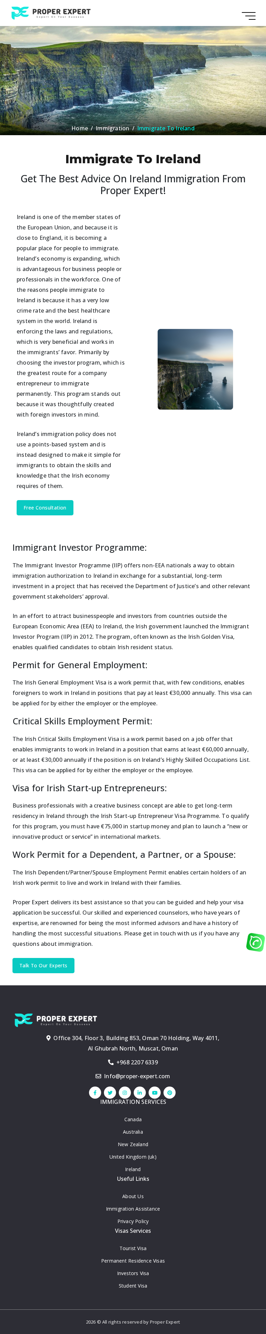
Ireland (133, 1169)
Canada (133, 1119)
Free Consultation (45, 507)
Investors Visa (133, 1273)
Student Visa (133, 1285)
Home (79, 128)
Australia (133, 1131)
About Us (133, 1196)
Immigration (112, 128)
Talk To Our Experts (43, 965)
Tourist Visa (133, 1248)
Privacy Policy (133, 1221)
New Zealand (133, 1144)
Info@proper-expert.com (137, 1076)
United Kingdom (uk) (133, 1156)
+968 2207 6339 (137, 1062)
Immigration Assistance (133, 1208)
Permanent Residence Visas (133, 1260)
